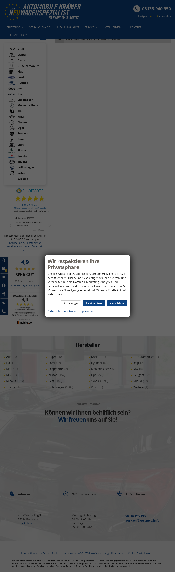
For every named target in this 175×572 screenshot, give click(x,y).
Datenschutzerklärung (62, 311)
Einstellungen (71, 303)
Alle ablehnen (117, 303)
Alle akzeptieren (94, 303)
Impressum (86, 311)
